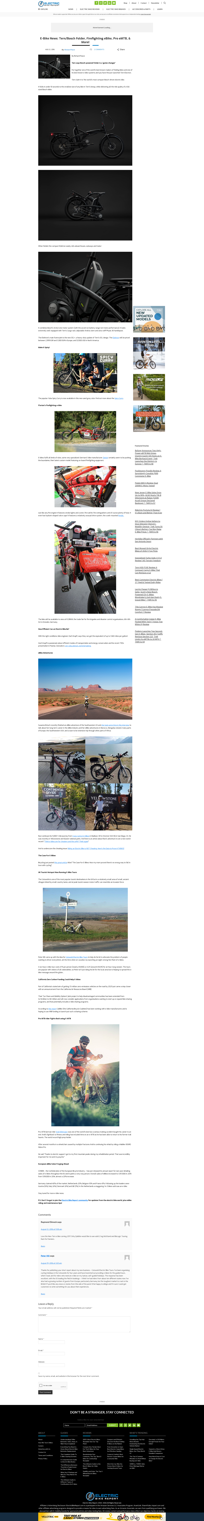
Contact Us (42, 1452)
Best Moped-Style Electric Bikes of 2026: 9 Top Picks (146, 549)
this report (52, 1009)
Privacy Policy (42, 1458)
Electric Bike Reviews (90, 9)
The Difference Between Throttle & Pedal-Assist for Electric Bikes (69, 1467)
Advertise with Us (44, 1449)
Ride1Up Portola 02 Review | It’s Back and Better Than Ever (148, 511)
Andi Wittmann (62, 1132)
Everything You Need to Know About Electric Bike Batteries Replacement (69, 1449)
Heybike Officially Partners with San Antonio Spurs (149, 540)
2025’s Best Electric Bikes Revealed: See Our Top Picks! (91, 1442)
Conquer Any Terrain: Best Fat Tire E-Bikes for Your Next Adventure (92, 1449)
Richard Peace (69, 50)
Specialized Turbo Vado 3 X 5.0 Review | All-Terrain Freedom (148, 559)
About (134, 3)
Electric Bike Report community (75, 1200)
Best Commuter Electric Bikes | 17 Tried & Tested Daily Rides (148, 581)
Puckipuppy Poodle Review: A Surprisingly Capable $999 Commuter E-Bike (148, 473)
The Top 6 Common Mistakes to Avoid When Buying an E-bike (138, 1459)
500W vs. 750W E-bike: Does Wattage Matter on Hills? (137, 1466)
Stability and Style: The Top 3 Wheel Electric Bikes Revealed (92, 1473)
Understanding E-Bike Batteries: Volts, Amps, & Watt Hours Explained (69, 1442)
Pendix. (121, 515)
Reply (43, 1246)
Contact (144, 3)
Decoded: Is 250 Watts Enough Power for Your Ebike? (156, 1442)
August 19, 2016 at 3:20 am (51, 1263)
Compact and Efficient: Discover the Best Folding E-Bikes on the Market (115, 1442)
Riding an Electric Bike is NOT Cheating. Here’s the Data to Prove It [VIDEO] (96, 848)
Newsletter (155, 3)
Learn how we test (146, 14)
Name (41, 1339)
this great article (60, 862)
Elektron (116, 338)
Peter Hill (45, 1256)
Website (41, 1362)
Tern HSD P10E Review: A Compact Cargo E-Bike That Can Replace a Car (147, 570)
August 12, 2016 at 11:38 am (51, 1229)
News (70, 9)
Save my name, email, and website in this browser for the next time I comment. (68, 1376)
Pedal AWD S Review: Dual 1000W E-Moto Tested (146, 484)
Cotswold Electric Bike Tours (77, 957)
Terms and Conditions (45, 1455)
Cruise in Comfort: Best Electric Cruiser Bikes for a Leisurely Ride (115, 1456)
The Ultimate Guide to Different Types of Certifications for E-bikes (69, 1482)
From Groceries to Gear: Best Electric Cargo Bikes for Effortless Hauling (115, 1449)
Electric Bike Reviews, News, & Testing (48, 4)
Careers (41, 1446)
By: (68, 50)
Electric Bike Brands (116, 9)
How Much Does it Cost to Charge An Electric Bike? (157, 1459)
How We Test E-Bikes (45, 1443)
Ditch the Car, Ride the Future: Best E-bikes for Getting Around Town (115, 1466)
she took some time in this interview (115, 725)
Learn (160, 9)
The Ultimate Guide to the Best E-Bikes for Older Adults (92, 1466)
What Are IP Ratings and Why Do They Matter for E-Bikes (69, 1474)
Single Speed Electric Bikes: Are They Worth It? (137, 1451)
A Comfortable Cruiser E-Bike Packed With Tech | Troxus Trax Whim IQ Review (149, 622)
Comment (42, 1315)
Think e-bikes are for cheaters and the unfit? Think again (66, 841)
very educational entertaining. (78, 646)
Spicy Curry (119, 398)
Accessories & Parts (141, 9)
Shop (125, 3)
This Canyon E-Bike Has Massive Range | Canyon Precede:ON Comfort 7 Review (149, 609)
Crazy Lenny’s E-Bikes (81, 836)
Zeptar (105, 458)
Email (41, 1350)
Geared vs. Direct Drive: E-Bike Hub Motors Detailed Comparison (157, 1451)
